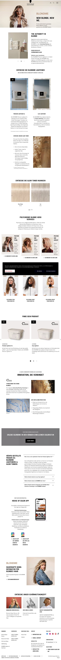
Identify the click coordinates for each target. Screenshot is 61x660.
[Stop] (18, 61)
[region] (30, 268)
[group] (18, 48)
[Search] (53, 3)
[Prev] (12, 195)
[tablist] (30, 361)
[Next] (49, 195)
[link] (54, 642)
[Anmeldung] (50, 3)
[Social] (47, 634)
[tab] (30, 361)
